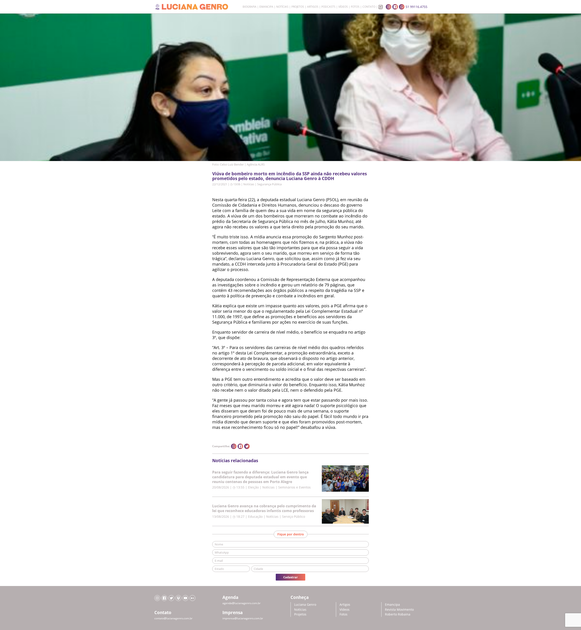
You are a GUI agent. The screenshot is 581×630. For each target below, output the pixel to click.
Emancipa (266, 6)
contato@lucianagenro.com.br (173, 618)
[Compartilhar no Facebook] (240, 446)
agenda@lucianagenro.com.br (241, 603)
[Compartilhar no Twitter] (247, 446)
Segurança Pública (269, 184)
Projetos (297, 6)
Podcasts (328, 6)
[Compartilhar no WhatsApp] (233, 446)
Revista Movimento (399, 609)
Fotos (355, 6)
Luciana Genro (305, 604)
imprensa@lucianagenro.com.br (242, 618)
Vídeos (343, 6)
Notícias (282, 6)
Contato (368, 6)
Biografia (249, 6)
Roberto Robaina (397, 614)
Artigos (312, 6)
